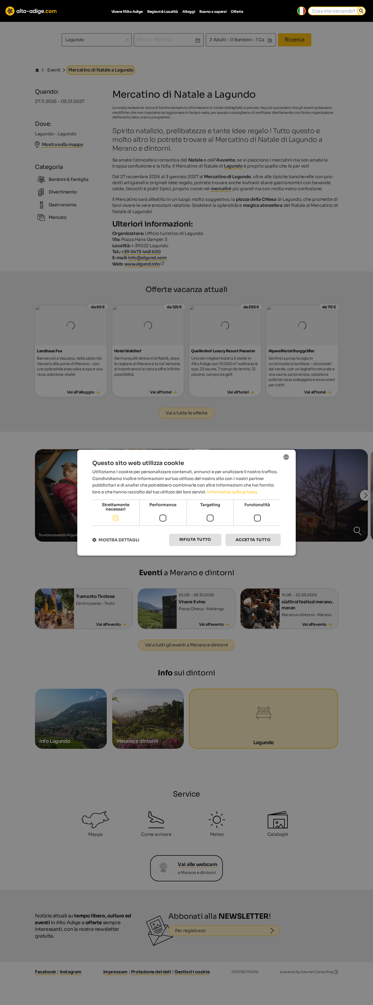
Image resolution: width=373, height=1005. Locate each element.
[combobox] (286, 457)
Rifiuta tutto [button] (195, 539)
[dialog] (186, 502)
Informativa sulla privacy (232, 491)
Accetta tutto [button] (253, 539)
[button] (115, 540)
